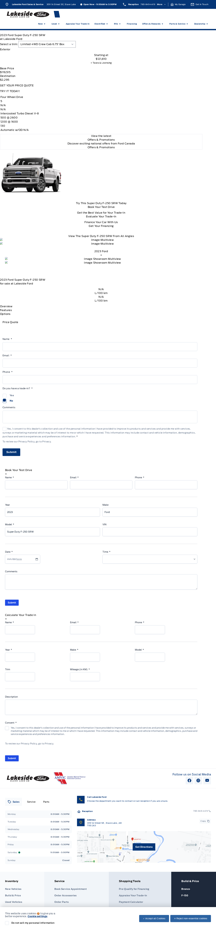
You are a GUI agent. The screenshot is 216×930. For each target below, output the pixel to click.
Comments (9, 407)
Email (7, 355)
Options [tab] (5, 313)
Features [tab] (6, 310)
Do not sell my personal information (32, 923)
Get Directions (144, 847)
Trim (7, 669)
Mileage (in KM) (80, 669)
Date (9, 552)
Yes (12, 395)
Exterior (5, 49)
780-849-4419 (148, 4)
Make (105, 505)
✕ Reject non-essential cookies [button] (190, 918)
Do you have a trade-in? (18, 388)
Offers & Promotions (101, 147)
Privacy (46, 441)
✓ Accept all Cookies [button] (154, 918)
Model (9, 524)
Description (11, 697)
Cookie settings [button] (37, 916)
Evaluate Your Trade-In (101, 216)
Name (7, 339)
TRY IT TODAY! (10, 91)
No (11, 400)
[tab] (101, 49)
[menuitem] (42, 24)
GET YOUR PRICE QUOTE (17, 85)
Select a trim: (9, 44)
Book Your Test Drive (101, 207)
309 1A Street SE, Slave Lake (61, 4)
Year (7, 505)
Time (106, 552)
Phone (7, 372)
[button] (178, 4)
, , (104, 824)
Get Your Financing (101, 226)
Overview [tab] (6, 306)
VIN (104, 524)
